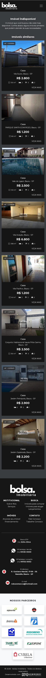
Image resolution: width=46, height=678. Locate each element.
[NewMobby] (31, 674)
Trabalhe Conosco (34, 522)
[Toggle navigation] (41, 6)
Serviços (11, 506)
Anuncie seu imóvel (11, 519)
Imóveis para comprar (34, 504)
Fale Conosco (34, 519)
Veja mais (36, 87)
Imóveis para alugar (34, 506)
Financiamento (11, 522)
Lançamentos (34, 509)
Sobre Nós (11, 504)
